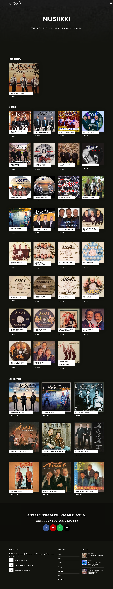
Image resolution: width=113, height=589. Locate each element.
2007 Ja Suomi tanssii (82, 412)
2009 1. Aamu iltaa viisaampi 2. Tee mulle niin (90, 229)
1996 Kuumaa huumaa (50, 491)
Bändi (59, 558)
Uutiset (60, 567)
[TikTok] (67, 527)
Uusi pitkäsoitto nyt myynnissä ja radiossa (95, 572)
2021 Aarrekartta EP (18, 93)
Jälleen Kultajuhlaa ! (95, 556)
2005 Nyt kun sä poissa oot (88, 263)
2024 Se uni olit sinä (17, 412)
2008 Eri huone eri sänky (17, 263)
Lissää (13, 96)
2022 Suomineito (88, 132)
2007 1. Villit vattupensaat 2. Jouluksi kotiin (40, 263)
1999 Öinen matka (16, 491)
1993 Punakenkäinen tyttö (84, 491)
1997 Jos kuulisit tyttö (89, 330)
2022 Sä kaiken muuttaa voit (15, 165)
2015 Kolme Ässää (89, 197)
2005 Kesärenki (16, 297)
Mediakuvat (61, 580)
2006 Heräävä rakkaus (18, 451)
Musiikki (60, 571)
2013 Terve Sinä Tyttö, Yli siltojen (17, 229)
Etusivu (60, 554)
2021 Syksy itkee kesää (64, 165)
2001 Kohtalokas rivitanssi (40, 330)
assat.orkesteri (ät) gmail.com (24, 565)
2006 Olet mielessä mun (65, 263)
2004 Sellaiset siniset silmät (40, 297)
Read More (14, 415)
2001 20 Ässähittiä (81, 451)
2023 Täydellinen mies (66, 132)
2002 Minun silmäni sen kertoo (17, 330)
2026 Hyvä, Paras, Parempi (16, 132)
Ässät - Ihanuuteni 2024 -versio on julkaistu (94, 564)
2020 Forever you (89, 165)
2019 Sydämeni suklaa (42, 197)
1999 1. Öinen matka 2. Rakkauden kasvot (66, 330)
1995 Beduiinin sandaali (39, 363)
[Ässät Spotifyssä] (60, 527)
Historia (60, 575)
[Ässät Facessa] (46, 527)
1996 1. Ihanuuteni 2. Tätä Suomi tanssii (17, 363)
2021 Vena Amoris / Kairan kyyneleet (41, 165)
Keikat (60, 563)
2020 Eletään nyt (16, 197)
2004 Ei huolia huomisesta (88, 297)
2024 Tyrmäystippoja (42, 132)
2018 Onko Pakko (64, 197)
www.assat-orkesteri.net (22, 570)
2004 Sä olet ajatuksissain (64, 297)
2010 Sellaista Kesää (66, 229)
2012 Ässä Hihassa (41, 229)
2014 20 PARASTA (48, 412)
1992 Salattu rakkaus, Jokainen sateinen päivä (65, 363)
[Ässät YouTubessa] (53, 527)
